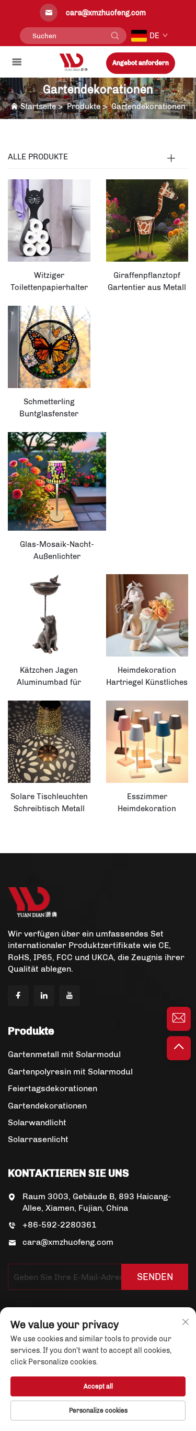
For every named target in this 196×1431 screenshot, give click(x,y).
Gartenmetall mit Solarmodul (64, 1054)
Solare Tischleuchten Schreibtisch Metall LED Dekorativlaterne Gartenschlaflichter (49, 803)
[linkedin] (43, 995)
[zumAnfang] (179, 1048)
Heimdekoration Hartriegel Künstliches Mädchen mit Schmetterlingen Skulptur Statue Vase (147, 676)
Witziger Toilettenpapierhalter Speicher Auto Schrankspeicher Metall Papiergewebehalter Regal (49, 282)
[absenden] (114, 35)
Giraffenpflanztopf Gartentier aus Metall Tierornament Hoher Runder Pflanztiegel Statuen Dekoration (147, 282)
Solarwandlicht (37, 1122)
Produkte (83, 106)
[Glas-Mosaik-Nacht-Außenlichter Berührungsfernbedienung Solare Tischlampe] (57, 481)
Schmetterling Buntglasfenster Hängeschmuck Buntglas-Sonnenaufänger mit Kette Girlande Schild (49, 408)
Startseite (38, 106)
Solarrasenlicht (38, 1139)
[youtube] (69, 995)
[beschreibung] (32, 901)
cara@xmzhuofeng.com (67, 1242)
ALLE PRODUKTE (38, 157)
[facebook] (18, 995)
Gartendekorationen (148, 106)
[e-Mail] (179, 1019)
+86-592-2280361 (59, 1225)
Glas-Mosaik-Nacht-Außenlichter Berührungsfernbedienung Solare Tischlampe (57, 551)
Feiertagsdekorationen (52, 1088)
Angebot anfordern (140, 63)
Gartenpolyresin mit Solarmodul (70, 1072)
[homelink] (73, 62)
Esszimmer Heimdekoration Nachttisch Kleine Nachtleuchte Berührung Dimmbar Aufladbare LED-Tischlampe (147, 803)
